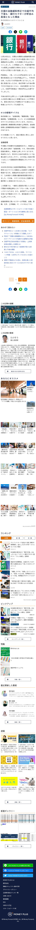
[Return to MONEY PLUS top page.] (18, 2)
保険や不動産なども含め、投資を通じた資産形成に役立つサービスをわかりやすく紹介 (18, 262)
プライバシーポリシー (10, 889)
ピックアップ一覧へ (18, 639)
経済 (3, 27)
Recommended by (27, 526)
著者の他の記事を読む (18, 371)
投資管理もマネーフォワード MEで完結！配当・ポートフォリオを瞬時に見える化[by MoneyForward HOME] (19, 212)
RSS (4, 902)
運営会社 (6, 883)
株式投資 (9, 27)
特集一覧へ (18, 679)
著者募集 (6, 899)
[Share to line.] (20, 31)
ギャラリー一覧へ (18, 846)
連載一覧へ (18, 802)
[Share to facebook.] (10, 31)
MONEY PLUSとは (8, 880)
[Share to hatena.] (25, 31)
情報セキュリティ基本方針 (11, 886)
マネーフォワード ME (9, 908)
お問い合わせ (7, 896)
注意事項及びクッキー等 (10, 893)
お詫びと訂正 (7, 905)
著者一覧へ (18, 722)
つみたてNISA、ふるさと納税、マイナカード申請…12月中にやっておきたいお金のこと (18, 254)
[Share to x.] (15, 31)
